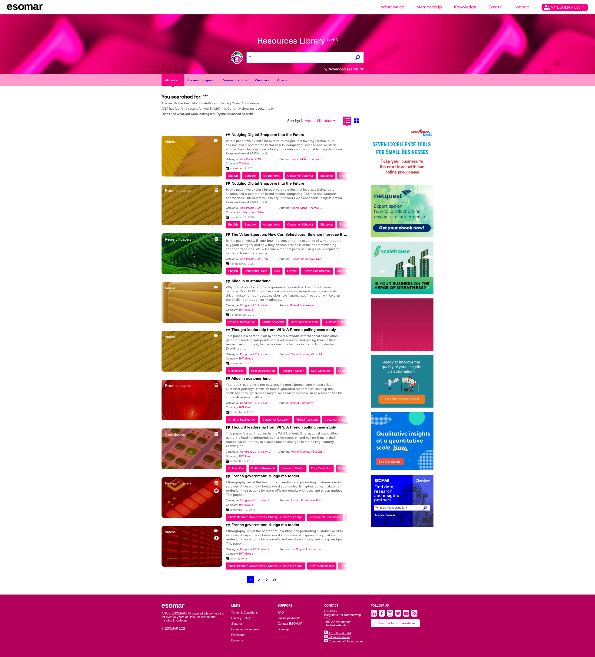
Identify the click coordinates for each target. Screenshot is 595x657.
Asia (277, 271)
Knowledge (465, 7)
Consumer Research (304, 322)
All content (172, 80)
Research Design (293, 371)
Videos (282, 80)
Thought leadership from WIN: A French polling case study (283, 329)
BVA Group (248, 212)
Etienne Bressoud (317, 549)
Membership (429, 7)
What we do (392, 7)
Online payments (289, 618)
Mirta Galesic (319, 354)
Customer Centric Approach (343, 322)
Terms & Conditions (244, 612)
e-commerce (271, 176)
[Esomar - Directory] (402, 501)
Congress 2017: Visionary (256, 305)
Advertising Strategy (317, 271)
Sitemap (283, 629)
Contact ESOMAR (290, 623)
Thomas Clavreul (319, 159)
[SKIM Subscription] (402, 381)
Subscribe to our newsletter (395, 623)
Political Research (263, 371)
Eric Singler (323, 500)
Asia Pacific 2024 (250, 159)
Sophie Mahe (299, 159)
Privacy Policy (241, 618)
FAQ (281, 612)
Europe (292, 271)
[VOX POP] (402, 324)
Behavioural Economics (324, 517)
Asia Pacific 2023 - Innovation (258, 259)
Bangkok (250, 176)
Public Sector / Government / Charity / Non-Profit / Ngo (265, 517)
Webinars (262, 80)
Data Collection (321, 371)
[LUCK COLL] (402, 268)
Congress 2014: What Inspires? (259, 500)
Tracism (244, 163)
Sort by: (293, 120)
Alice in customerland (251, 281)
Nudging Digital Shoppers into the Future (267, 134)
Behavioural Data (256, 271)
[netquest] (402, 211)
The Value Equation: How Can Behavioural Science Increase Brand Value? (297, 234)
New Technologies (321, 566)
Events (494, 7)
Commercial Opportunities (346, 641)
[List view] (347, 121)
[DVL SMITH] (402, 154)
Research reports (234, 80)
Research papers (201, 80)
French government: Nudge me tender (265, 476)
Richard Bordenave (303, 259)
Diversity (237, 640)
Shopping (326, 176)
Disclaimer (238, 635)
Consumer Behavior (300, 176)
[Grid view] (356, 121)
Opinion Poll (236, 371)
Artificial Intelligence (241, 322)
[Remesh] (402, 441)
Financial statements (245, 629)
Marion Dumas (300, 354)
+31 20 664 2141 (339, 633)
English (233, 176)
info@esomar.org (339, 637)
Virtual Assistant (273, 322)
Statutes (237, 623)
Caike (260, 212)
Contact (521, 7)
